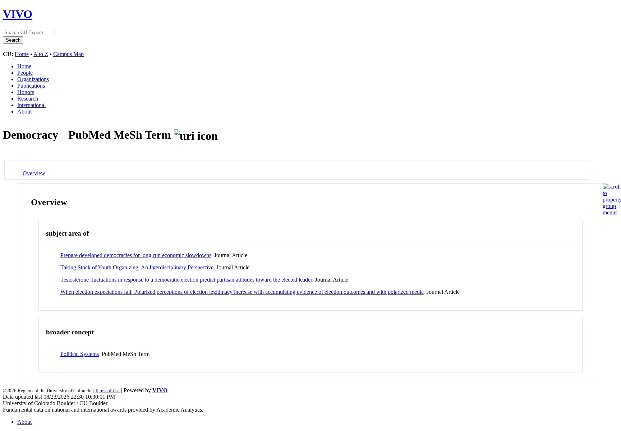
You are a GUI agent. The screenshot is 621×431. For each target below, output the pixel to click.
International (31, 105)
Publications (31, 86)
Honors (25, 92)
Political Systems (79, 354)
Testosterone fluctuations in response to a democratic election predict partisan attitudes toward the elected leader (186, 280)
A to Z (40, 54)
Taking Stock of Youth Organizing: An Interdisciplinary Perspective (136, 267)
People (25, 73)
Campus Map (68, 54)
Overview (34, 173)
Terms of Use (107, 390)
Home (22, 54)
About (24, 111)
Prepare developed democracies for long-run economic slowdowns (135, 255)
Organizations (33, 79)
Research (27, 99)
